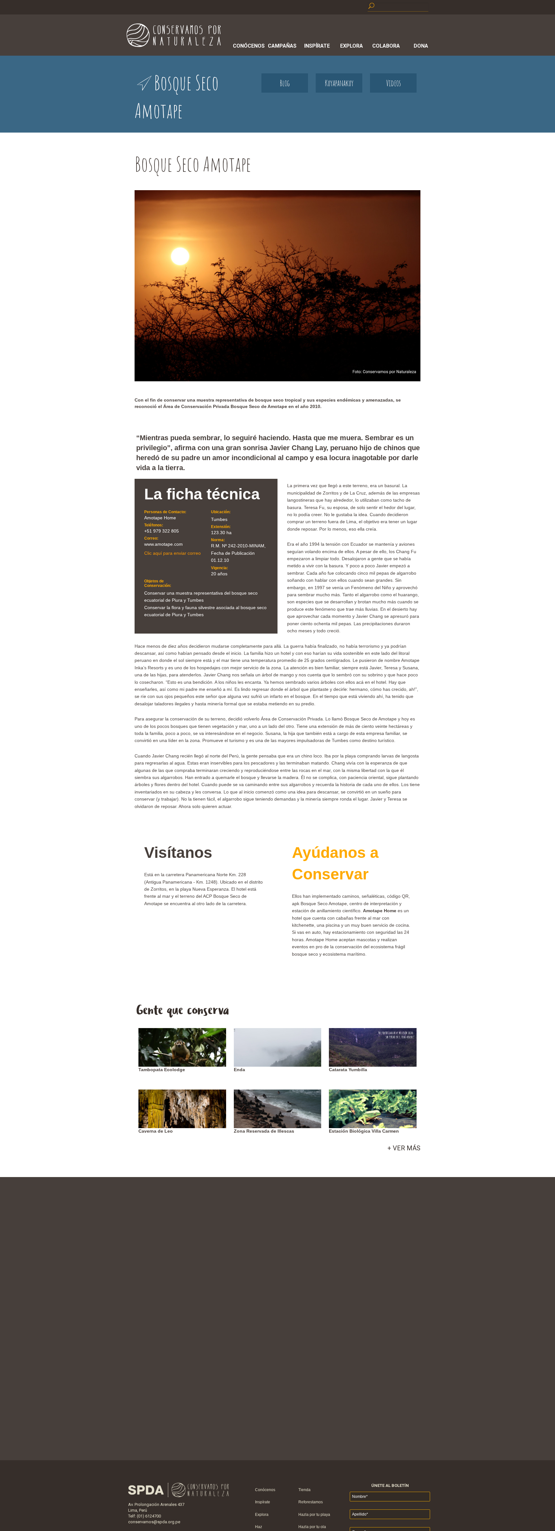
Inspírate (317, 46)
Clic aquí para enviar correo (172, 553)
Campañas (282, 46)
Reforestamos (310, 1502)
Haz (258, 1527)
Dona (421, 46)
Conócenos (247, 46)
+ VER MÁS (403, 1148)
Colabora (386, 46)
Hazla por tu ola (312, 1527)
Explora (351, 46)
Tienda (304, 1490)
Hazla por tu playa (314, 1514)
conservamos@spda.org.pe (154, 1521)
